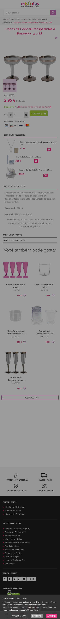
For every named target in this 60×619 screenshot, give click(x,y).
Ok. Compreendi (28, 72)
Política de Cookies (32, 610)
